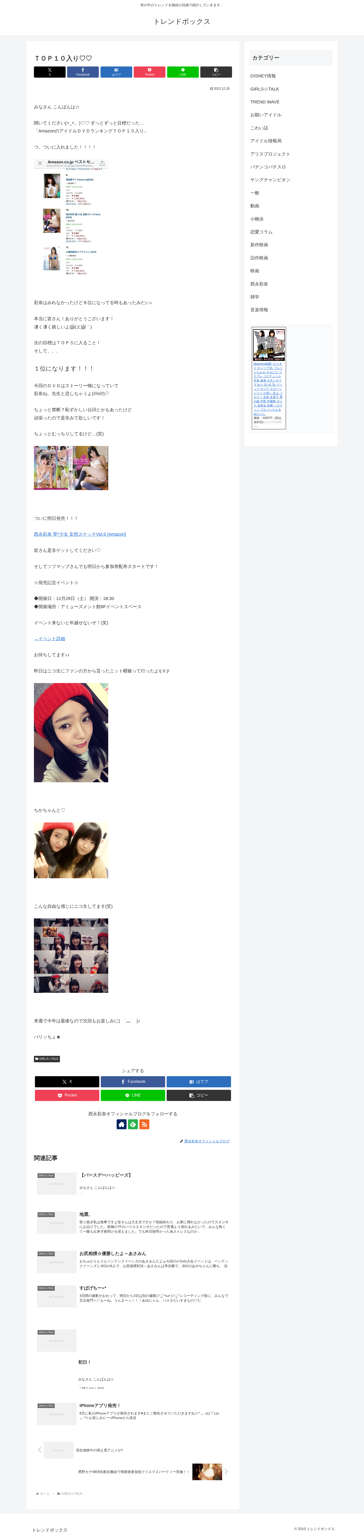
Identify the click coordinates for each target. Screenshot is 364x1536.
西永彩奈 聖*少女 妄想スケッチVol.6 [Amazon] (80, 534)
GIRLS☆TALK (48, 1059)
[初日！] (133, 1319)
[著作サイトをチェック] (122, 1124)
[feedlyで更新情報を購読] (133, 1124)
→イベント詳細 (49, 638)
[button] (216, 72)
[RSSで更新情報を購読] (144, 1124)
